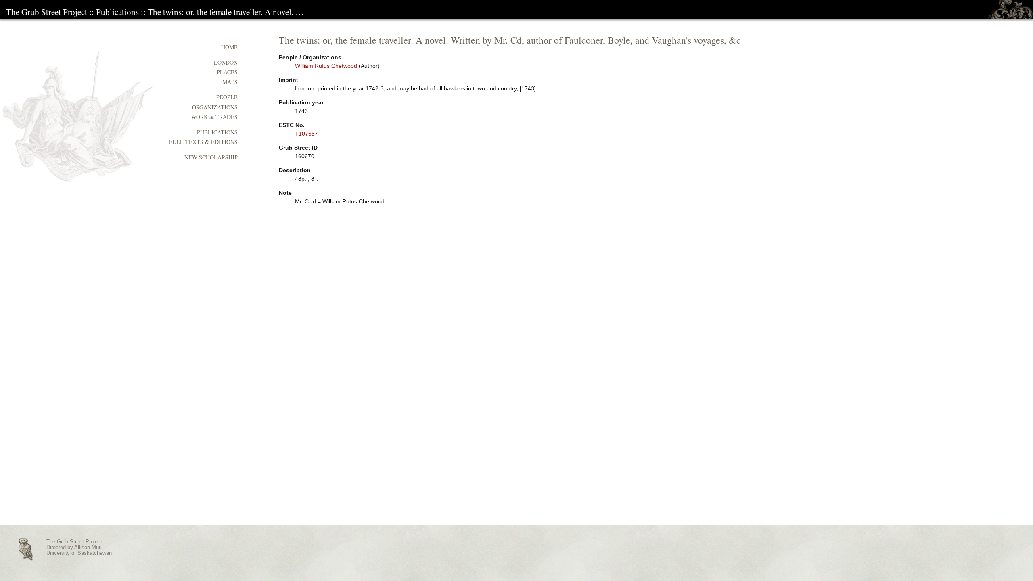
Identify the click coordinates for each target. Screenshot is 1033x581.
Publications (117, 11)
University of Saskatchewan (79, 553)
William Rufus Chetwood (326, 66)
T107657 (306, 133)
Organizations (215, 107)
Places (227, 72)
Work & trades (214, 117)
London (226, 62)
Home (229, 47)
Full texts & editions (203, 142)
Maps (230, 82)
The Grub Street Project (46, 11)
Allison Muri (88, 547)
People (227, 97)
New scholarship (211, 157)
